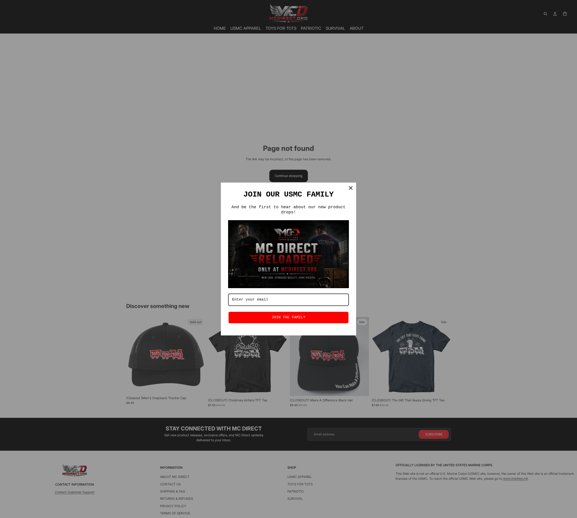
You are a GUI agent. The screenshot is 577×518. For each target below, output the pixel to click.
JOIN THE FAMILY (288, 317)
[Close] (350, 188)
